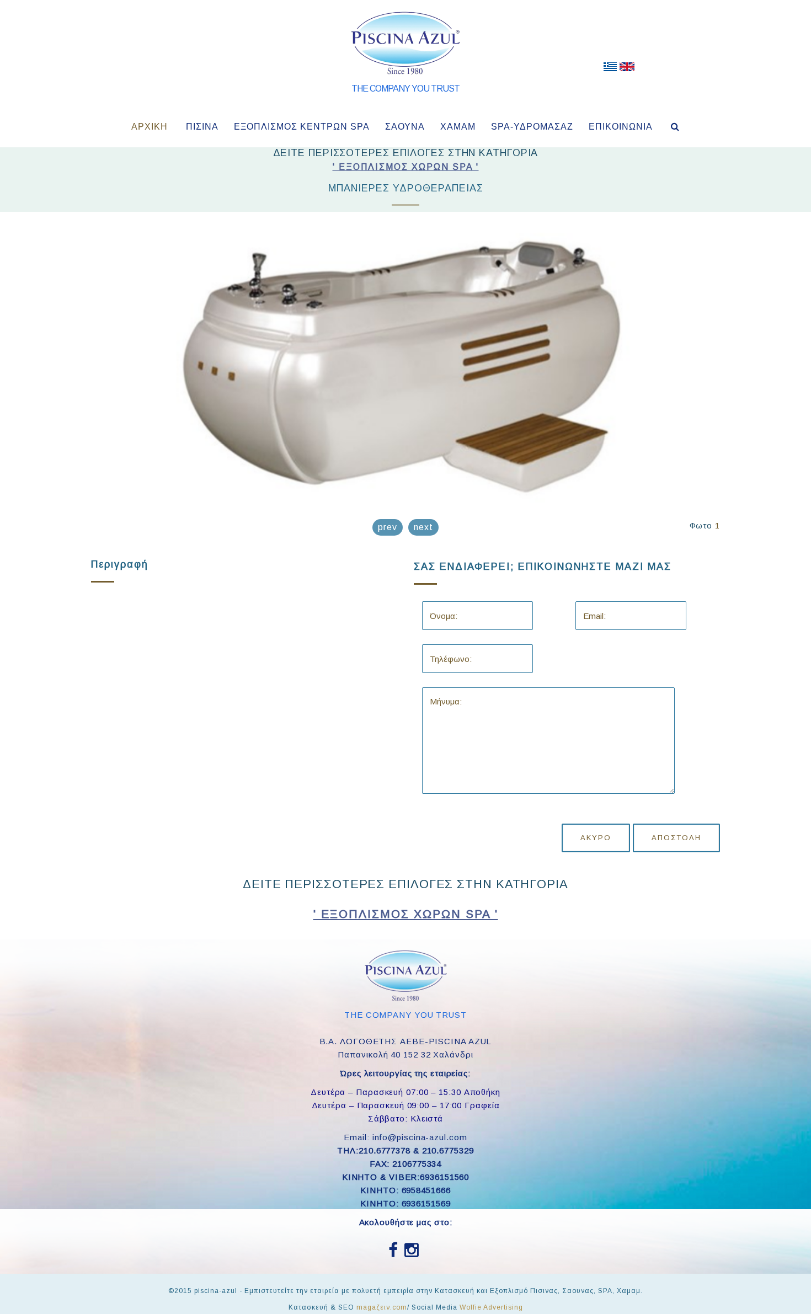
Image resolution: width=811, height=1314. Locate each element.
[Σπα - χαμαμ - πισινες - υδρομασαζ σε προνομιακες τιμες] (610, 69)
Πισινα (202, 126)
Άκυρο (595, 838)
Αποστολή (676, 838)
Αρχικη (149, 126)
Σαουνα (405, 126)
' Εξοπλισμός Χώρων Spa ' (406, 167)
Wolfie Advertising (491, 1307)
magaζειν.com (381, 1307)
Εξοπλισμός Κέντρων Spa (302, 126)
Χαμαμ (458, 126)
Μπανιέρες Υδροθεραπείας (405, 188)
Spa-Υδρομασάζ (532, 126)
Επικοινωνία (621, 126)
